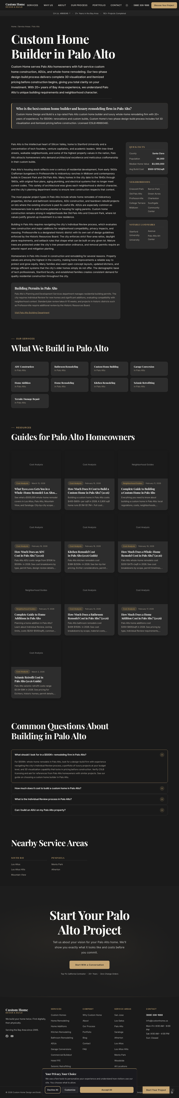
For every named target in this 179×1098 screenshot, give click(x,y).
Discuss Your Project (164, 5)
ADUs (53, 1043)
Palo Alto (118, 1026)
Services (32, 5)
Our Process (79, 5)
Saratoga (118, 1032)
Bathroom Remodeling (62, 1037)
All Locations (120, 1066)
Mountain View (18, 874)
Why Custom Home (92, 1015)
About (62, 5)
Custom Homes (58, 1015)
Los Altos (15, 864)
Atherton (55, 869)
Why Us (48, 5)
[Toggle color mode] (127, 5)
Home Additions (59, 1026)
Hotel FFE (56, 1060)
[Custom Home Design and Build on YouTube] (12, 1036)
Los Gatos (119, 1020)
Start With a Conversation (89, 964)
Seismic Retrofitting (61, 1066)
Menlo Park (57, 864)
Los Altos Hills (18, 869)
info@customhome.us (157, 1020)
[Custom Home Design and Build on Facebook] (7, 1036)
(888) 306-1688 (141, 5)
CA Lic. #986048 (60, 13)
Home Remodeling (60, 1020)
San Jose (119, 1015)
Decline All (52, 1090)
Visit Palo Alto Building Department (32, 312)
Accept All (107, 1090)
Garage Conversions (61, 1049)
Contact (116, 5)
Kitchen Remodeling (61, 1032)
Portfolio (99, 5)
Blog (85, 1037)
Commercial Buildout (61, 1055)
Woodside (119, 1060)
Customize (70, 1090)
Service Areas (24, 26)
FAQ (85, 1049)
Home (13, 26)
